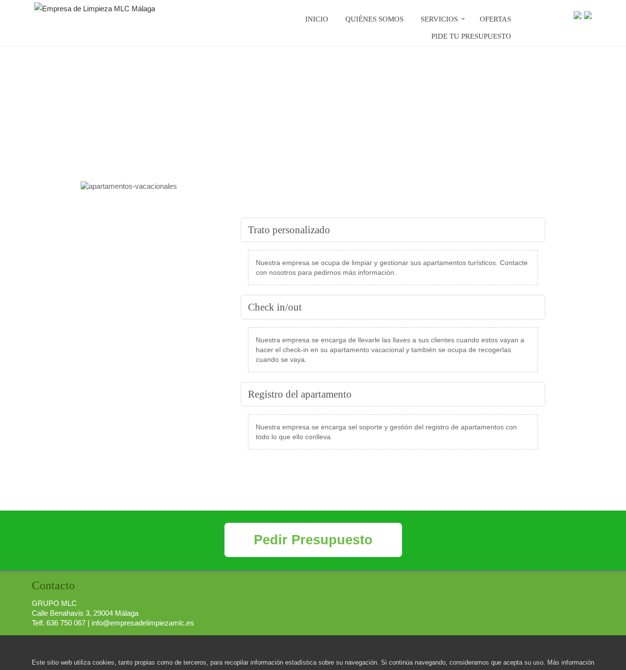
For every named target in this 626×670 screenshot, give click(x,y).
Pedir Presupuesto (313, 540)
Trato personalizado (289, 230)
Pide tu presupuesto (471, 36)
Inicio (316, 19)
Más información (570, 662)
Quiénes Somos (374, 19)
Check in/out (275, 307)
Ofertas (495, 19)
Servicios (439, 19)
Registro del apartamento (300, 394)
